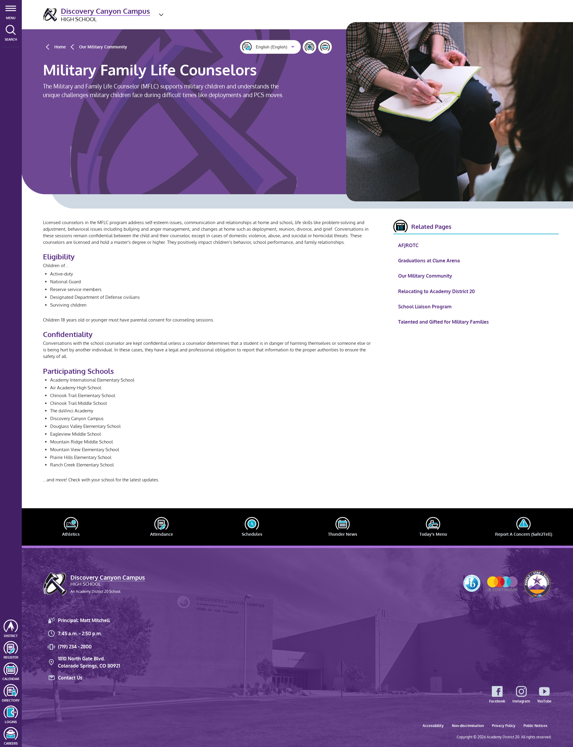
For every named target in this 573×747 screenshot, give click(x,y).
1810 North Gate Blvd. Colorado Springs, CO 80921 (89, 662)
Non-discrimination (468, 725)
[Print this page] (325, 47)
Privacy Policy (503, 725)
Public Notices (535, 725)
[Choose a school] (161, 14)
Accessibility (433, 725)
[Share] (309, 47)
